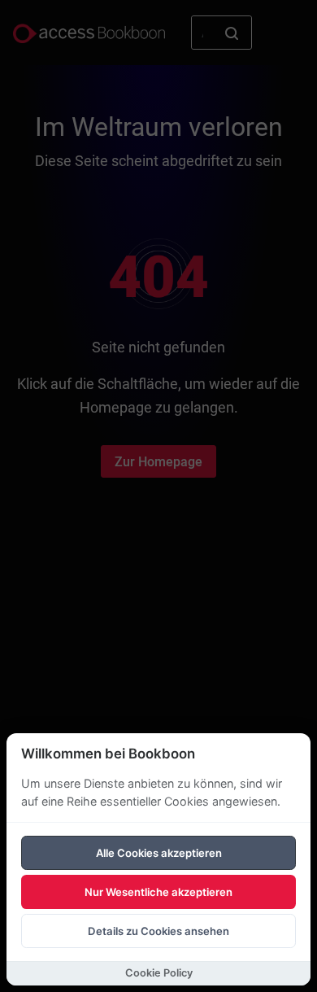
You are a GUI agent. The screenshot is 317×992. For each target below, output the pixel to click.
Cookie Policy (159, 973)
